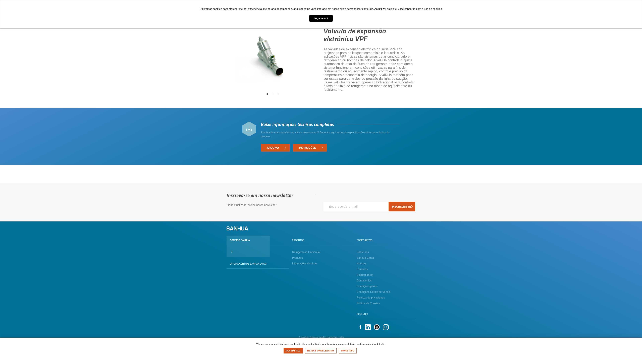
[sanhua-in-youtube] (377, 327)
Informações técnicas (304, 263)
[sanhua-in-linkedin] (368, 327)
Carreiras (362, 269)
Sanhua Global (365, 257)
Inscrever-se (401, 206)
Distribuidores (365, 274)
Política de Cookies (368, 303)
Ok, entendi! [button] (321, 18)
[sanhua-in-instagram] (386, 327)
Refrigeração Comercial (306, 252)
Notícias (361, 263)
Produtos (297, 257)
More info (347, 350)
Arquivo (273, 147)
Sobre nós (363, 252)
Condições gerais (367, 286)
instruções (307, 147)
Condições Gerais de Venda (373, 291)
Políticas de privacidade (371, 297)
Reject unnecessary (320, 350)
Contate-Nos (364, 280)
